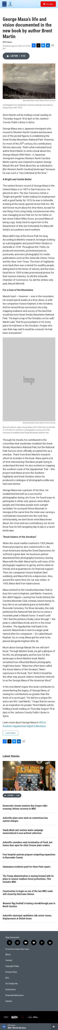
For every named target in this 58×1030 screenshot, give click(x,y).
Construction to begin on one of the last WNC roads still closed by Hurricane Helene (28, 893)
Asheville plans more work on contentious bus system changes (25, 819)
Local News (11, 733)
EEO (7, 978)
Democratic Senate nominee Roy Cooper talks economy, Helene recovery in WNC (25, 807)
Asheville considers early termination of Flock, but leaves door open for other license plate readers (27, 844)
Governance (10, 990)
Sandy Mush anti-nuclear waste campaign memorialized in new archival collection (23, 831)
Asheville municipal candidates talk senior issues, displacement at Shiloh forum (27, 917)
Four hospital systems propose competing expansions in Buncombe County (29, 856)
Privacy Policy (11, 972)
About (8, 955)
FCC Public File (11, 984)
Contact (8, 960)
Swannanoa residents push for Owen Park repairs (26, 866)
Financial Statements (14, 995)
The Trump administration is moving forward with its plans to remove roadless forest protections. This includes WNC (28, 878)
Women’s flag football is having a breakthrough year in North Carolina (29, 905)
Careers (8, 1001)
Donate (49, 4)
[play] (4, 1026)
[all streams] (54, 1026)
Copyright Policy (12, 966)
